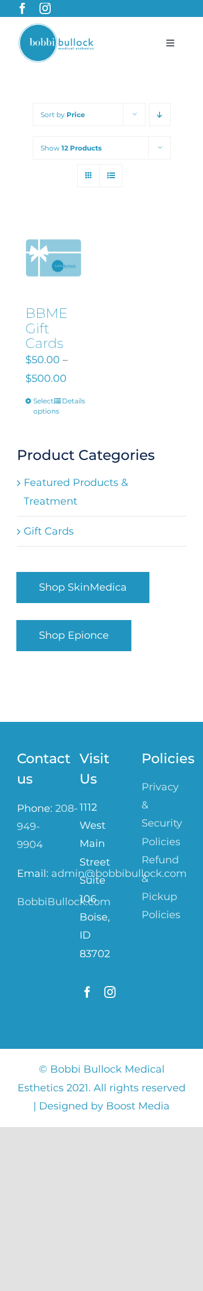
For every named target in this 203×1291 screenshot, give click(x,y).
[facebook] (22, 8)
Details (72, 401)
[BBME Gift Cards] (53, 258)
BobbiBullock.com (64, 902)
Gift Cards (49, 531)
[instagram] (45, 8)
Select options (43, 406)
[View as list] (111, 176)
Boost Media (138, 1106)
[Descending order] (160, 114)
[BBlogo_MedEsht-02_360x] (58, 27)
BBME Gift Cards (46, 328)
